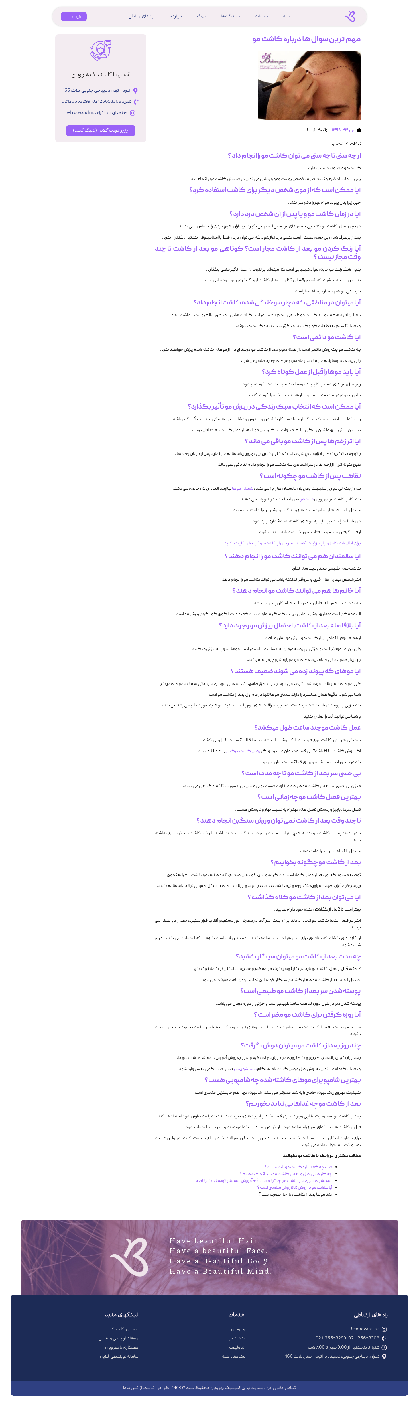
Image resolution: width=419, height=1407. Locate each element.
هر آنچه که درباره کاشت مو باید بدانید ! (298, 1167)
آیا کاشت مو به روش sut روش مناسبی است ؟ (294, 1188)
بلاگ (201, 16)
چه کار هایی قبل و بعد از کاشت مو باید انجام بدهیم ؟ (286, 1174)
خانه (287, 16)
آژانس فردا (132, 1388)
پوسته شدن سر (340, 991)
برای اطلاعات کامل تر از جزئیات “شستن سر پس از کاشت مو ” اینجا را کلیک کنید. (292, 543)
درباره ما (175, 16)
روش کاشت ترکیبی (243, 751)
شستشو (307, 499)
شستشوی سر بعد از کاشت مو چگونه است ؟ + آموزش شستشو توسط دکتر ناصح (263, 1181)
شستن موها (242, 489)
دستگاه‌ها (230, 16)
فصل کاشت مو (319, 797)
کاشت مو (274, 156)
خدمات (261, 16)
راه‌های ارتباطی (141, 16)
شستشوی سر (245, 1069)
